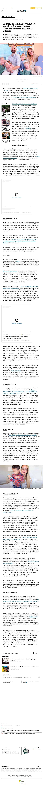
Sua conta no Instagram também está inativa (24, 104)
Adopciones (17, 677)
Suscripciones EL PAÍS (13, 776)
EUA (22, 19)
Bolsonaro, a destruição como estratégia (12, 725)
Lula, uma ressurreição (8, 728)
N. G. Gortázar (13, 669)
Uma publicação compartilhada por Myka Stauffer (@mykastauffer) (14, 212)
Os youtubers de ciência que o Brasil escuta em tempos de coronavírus (6, 141)
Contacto (9, 775)
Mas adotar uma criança (10, 271)
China (20, 19)
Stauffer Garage (33, 617)
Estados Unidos (25, 677)
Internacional (7, 16)
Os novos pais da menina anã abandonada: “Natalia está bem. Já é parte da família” (6, 128)
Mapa (33, 775)
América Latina (4, 19)
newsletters (4, 747)
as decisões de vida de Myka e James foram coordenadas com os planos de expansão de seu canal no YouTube (20, 241)
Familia (20, 677)
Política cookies (23, 775)
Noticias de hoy (30, 776)
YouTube (28, 128)
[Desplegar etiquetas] (39, 677)
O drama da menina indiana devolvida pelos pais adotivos (24, 660)
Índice (27, 776)
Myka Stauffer (17, 340)
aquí (26, 682)
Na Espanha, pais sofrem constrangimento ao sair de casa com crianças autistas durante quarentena (6, 115)
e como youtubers (16, 370)
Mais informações (6, 682)
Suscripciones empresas (20, 776)
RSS (25, 776)
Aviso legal (19, 775)
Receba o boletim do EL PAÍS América (11, 653)
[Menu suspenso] (2, 11)
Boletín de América (6, 749)
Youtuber (12, 677)
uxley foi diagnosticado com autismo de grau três (23, 435)
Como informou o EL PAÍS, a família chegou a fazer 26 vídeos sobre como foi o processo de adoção (20, 391)
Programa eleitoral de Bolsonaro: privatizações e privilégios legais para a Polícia (19, 733)
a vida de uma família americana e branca (24, 97)
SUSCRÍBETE (33, 8)
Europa (11, 19)
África (8, 19)
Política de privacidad (29, 775)
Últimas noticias (5, 723)
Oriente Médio (15, 19)
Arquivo (24, 747)
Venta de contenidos (14, 775)
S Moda (4, 677)
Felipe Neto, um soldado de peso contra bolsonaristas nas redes (25, 667)
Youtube (4, 22)
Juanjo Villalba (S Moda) (21, 79)
